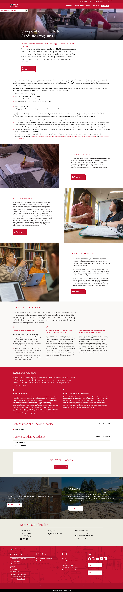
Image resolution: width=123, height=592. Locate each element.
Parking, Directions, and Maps (70, 570)
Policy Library (61, 587)
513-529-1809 (22, 574)
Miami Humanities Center (81, 530)
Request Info (83, 1)
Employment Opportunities (69, 563)
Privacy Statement (49, 584)
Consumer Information (27, 584)
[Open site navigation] (112, 6)
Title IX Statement (58, 584)
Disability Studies (66, 136)
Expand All (98, 424)
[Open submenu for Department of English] (26, 10)
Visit (90, 1)
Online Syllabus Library (68, 565)
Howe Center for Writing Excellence (84, 533)
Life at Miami (95, 5)
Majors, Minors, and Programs (70, 560)
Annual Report (40, 560)
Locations (95, 1)
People (64, 558)
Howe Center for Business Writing (84, 535)
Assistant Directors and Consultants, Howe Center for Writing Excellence (59, 331)
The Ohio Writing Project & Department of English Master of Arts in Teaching (92, 331)
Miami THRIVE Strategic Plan (44, 558)
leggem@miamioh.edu (81, 494)
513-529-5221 (52, 531)
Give (108, 1)
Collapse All (106, 424)
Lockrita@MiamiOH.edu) (81, 498)
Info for (102, 1)
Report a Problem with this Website (102, 584)
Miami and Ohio (40, 563)
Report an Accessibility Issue (70, 584)
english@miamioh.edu (55, 533)
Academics (69, 5)
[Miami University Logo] (15, 5)
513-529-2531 (24, 576)
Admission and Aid (79, 5)
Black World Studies (54, 136)
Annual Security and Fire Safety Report (85, 584)
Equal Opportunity (17, 584)
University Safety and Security (70, 567)
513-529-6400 (21, 578)
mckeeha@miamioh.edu (104, 494)
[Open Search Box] (112, 1)
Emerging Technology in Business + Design (84, 136)
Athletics (88, 5)
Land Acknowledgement (38, 584)
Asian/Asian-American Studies (39, 136)
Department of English (8, 10)
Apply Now (105, 5)
